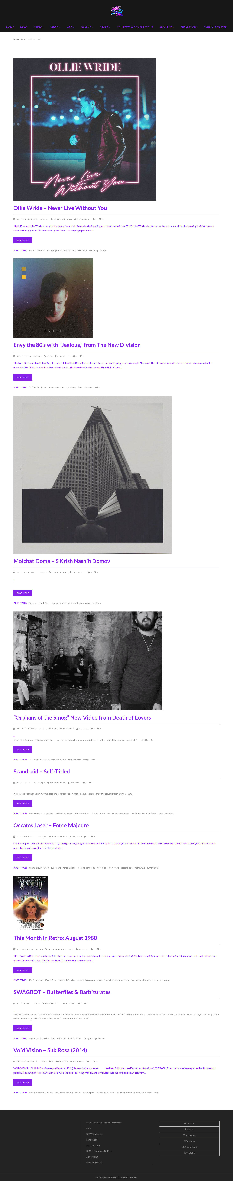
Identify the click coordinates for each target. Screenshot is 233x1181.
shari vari (120, 1092)
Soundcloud (191, 1147)
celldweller (60, 813)
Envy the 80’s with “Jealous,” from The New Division (77, 344)
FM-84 (32, 250)
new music (112, 813)
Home (16, 39)
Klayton (94, 813)
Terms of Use (93, 1145)
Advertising (92, 1156)
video (92, 759)
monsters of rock (120, 980)
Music (63, 219)
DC (67, 980)
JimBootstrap (79, 1061)
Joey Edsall (75, 783)
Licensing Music (94, 1162)
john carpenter (81, 813)
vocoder (169, 813)
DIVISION (34, 387)
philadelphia (88, 1092)
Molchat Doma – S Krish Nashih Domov (61, 560)
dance (50, 1092)
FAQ (88, 1128)
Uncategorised (60, 1061)
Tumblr (190, 1129)
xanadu (166, 980)
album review (35, 813)
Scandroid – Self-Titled (41, 771)
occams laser (127, 867)
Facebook (190, 1141)
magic (100, 980)
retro (87, 603)
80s (30, 759)
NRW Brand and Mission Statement (103, 1122)
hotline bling (84, 867)
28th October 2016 (26, 783)
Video (71, 949)
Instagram (190, 1135)
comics (61, 980)
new (51, 387)
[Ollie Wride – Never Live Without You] (116, 129)
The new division (92, 387)
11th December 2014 (27, 1061)
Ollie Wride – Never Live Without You (60, 207)
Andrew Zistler (83, 219)
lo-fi (40, 603)
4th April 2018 (24, 356)
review (99, 1092)
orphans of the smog (78, 759)
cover (70, 813)
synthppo (96, 603)
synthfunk (135, 813)
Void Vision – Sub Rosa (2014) (50, 1050)
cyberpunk (56, 867)
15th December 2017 (27, 572)
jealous (44, 387)
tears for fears (149, 813)
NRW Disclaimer (94, 1134)
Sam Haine (109, 1092)
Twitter (190, 1123)
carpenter (48, 813)
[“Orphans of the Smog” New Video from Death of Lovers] (116, 660)
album (32, 867)
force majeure (70, 867)
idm (93, 867)
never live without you (48, 250)
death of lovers (47, 759)
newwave (67, 603)
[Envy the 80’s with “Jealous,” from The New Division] (116, 298)
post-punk (78, 603)
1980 (31, 980)
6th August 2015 (25, 949)
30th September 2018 (27, 219)
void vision (152, 1092)
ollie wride (82, 250)
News (69, 219)
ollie (74, 250)
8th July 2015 (24, 1003)
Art (50, 949)
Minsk (46, 603)
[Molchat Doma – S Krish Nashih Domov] (116, 475)
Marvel (107, 980)
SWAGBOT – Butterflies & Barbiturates (62, 992)
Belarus (32, 603)
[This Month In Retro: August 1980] (116, 903)
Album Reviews (59, 572)
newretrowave (75, 1038)
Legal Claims (92, 1139)
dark (36, 759)
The (80, 387)
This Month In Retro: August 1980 (55, 937)
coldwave (41, 1092)
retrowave (140, 867)
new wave (65, 250)
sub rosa (130, 1092)
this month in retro (151, 980)
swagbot (88, 1038)
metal (102, 813)
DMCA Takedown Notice (98, 1151)
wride (103, 250)
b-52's (53, 980)
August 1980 (42, 980)
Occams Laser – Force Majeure (51, 825)
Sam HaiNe (83, 729)
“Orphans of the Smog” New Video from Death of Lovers (82, 717)
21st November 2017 (27, 729)
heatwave (90, 980)
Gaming (56, 949)
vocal (160, 813)
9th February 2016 (26, 836)
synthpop (94, 250)
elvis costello (77, 980)
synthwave (152, 867)
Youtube (190, 1152)
